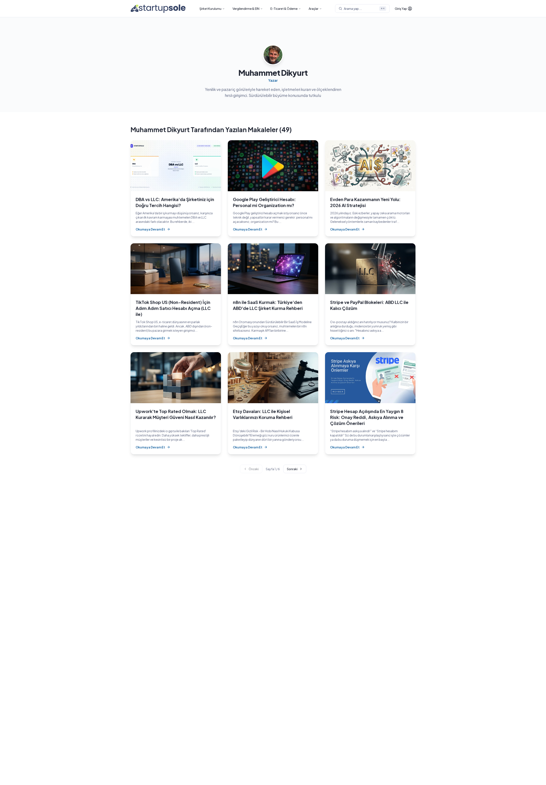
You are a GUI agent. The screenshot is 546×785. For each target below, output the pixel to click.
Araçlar (313, 8)
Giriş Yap (401, 8)
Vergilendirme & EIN (245, 8)
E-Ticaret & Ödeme (284, 8)
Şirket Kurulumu (210, 8)
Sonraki (292, 469)
